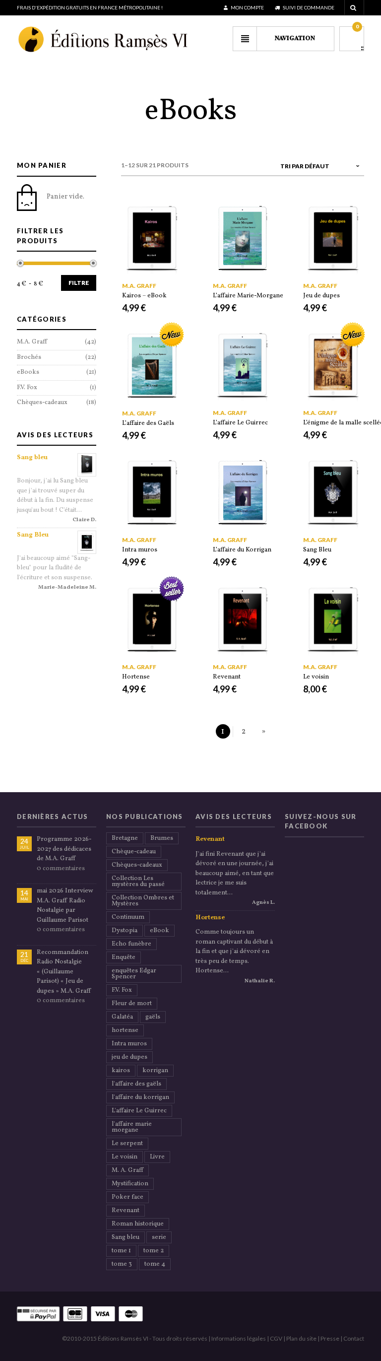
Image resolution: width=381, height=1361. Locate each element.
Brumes (161, 838)
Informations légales (238, 1338)
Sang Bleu (317, 549)
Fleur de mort (132, 1003)
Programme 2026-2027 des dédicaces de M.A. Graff (64, 849)
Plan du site (301, 1338)
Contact (353, 1338)
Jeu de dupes (321, 295)
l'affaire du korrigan (140, 1097)
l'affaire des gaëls (136, 1084)
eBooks (28, 372)
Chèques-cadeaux (42, 402)
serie (159, 1237)
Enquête (123, 957)
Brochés (29, 357)
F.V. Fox (27, 387)
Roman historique (138, 1224)
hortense (125, 1030)
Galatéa (122, 1017)
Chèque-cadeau (134, 851)
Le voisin (316, 677)
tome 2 (153, 1250)
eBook (159, 930)
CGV (276, 1338)
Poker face (127, 1197)
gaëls (152, 1017)
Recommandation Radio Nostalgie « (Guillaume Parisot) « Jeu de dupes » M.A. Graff (64, 972)
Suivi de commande (308, 7)
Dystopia (124, 930)
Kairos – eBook (144, 295)
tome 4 (154, 1264)
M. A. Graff (127, 1170)
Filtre (78, 282)
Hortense (136, 677)
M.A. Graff (139, 285)
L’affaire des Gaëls (148, 423)
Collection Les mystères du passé (138, 881)
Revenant (227, 677)
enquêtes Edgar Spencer (134, 973)
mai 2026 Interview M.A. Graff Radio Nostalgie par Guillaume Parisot (65, 905)
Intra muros (139, 549)
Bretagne (125, 838)
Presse (329, 1338)
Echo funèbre (131, 944)
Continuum (128, 917)
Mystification (130, 1183)
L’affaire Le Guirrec (240, 422)
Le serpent (127, 1143)
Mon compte (247, 7)
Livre (157, 1157)
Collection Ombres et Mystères (143, 900)
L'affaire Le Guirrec (139, 1110)
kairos (121, 1070)
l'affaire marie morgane (132, 1127)
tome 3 (122, 1264)
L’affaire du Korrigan (242, 549)
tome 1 (121, 1250)
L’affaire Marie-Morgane (248, 295)
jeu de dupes (129, 1057)
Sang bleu (32, 457)
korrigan (155, 1070)
